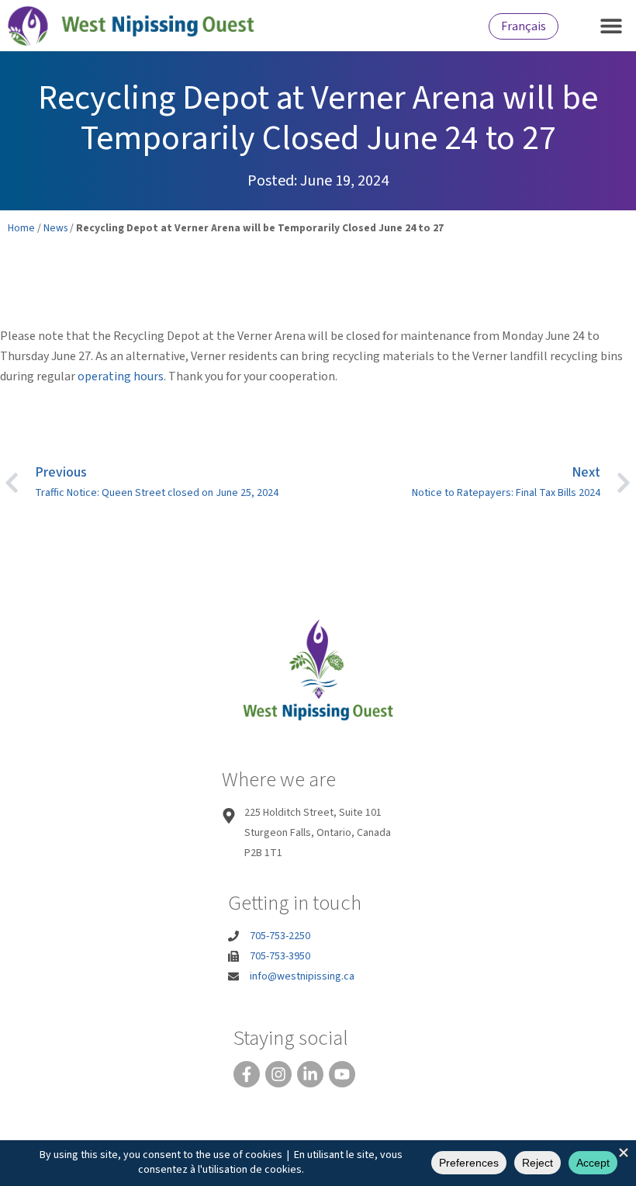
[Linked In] (310, 1074)
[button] (610, 25)
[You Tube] (342, 1074)
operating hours (121, 376)
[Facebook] (246, 1074)
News (55, 227)
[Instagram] (278, 1074)
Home (21, 227)
